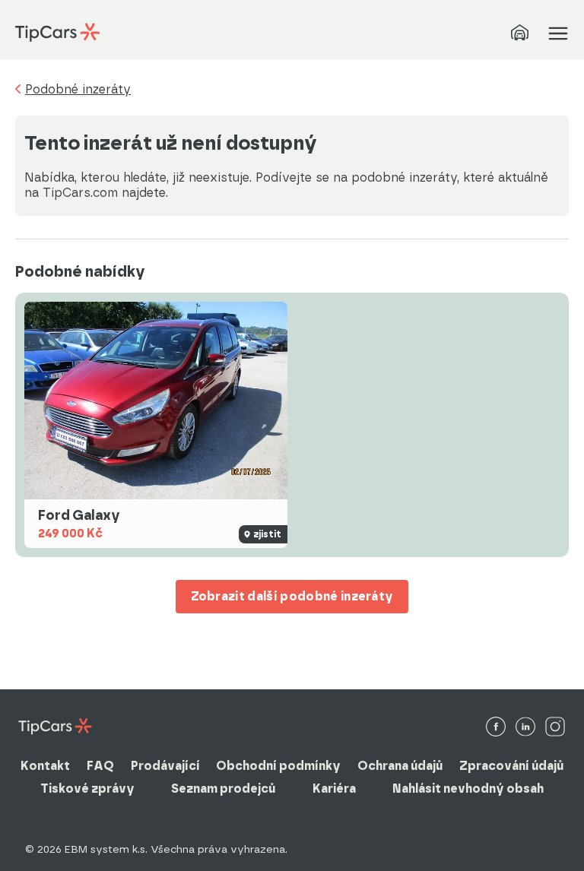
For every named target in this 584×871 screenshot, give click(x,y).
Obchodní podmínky (278, 766)
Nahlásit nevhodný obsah (468, 788)
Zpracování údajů (511, 766)
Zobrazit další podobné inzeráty (292, 596)
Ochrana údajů (400, 766)
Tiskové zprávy (87, 788)
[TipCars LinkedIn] (525, 728)
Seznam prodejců (223, 788)
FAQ (100, 766)
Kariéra (334, 788)
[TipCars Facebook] (496, 728)
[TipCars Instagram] (555, 728)
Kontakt (45, 766)
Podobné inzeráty (78, 90)
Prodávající (165, 766)
